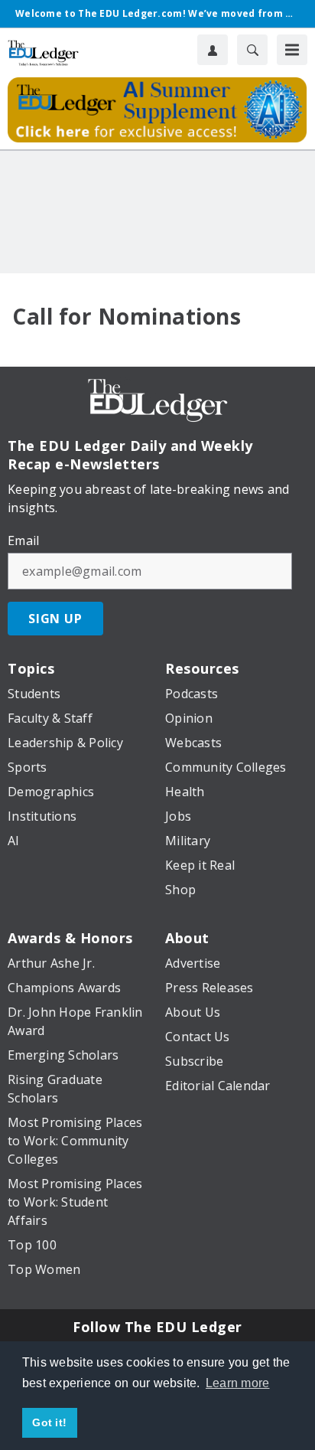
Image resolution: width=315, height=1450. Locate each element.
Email (23, 540)
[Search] (252, 49)
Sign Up (55, 618)
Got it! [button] (49, 1422)
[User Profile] (212, 49)
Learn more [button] (238, 1383)
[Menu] (292, 49)
